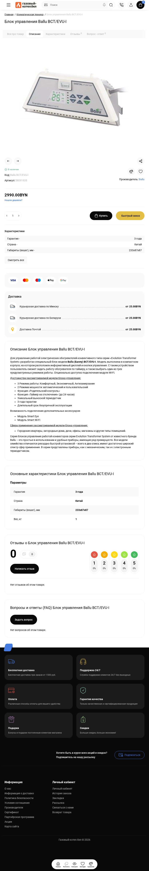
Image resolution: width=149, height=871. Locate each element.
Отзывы (76, 33)
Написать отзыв (24, 568)
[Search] (104, 4)
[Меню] (9, 5)
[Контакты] (122, 5)
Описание (35, 34)
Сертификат (12, 812)
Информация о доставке (19, 793)
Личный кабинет (62, 788)
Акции (8, 821)
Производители (14, 807)
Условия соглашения (17, 802)
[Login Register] (131, 5)
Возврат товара (61, 812)
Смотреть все (16, 260)
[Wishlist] (140, 171)
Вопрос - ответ (96, 33)
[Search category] (45, 4)
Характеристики (55, 34)
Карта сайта (12, 826)
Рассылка (58, 802)
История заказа (61, 793)
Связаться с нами (63, 807)
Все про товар (15, 34)
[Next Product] (18, 161)
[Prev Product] (8, 161)
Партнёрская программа (19, 817)
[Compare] (131, 171)
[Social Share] (140, 161)
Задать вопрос (24, 619)
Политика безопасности (19, 798)
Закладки (58, 798)
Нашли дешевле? (13, 200)
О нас (8, 788)
